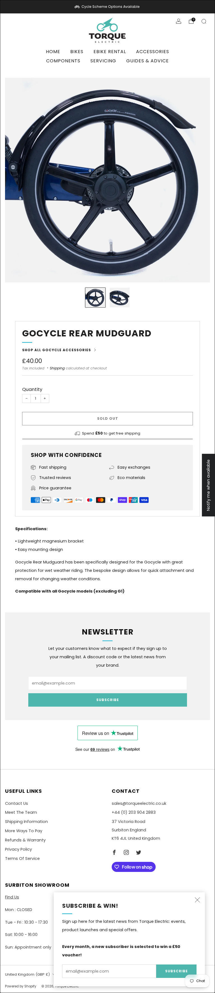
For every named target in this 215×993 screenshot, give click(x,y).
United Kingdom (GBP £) (27, 974)
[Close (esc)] (197, 899)
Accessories (152, 51)
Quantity (32, 389)
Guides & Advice (147, 61)
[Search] (204, 21)
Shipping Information (26, 821)
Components (63, 61)
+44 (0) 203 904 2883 (134, 812)
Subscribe (176, 971)
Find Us (12, 897)
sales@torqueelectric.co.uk (139, 803)
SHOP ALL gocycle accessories (56, 350)
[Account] (178, 21)
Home (53, 51)
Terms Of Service (22, 858)
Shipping (57, 368)
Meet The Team (21, 812)
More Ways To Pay (23, 831)
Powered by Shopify (20, 986)
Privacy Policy (18, 849)
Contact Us (16, 803)
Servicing (103, 61)
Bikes (76, 51)
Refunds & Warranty (25, 840)
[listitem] (107, 6)
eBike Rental (110, 51)
